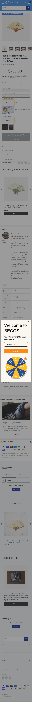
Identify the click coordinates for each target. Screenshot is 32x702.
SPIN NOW (16, 351)
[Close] (29, 322)
